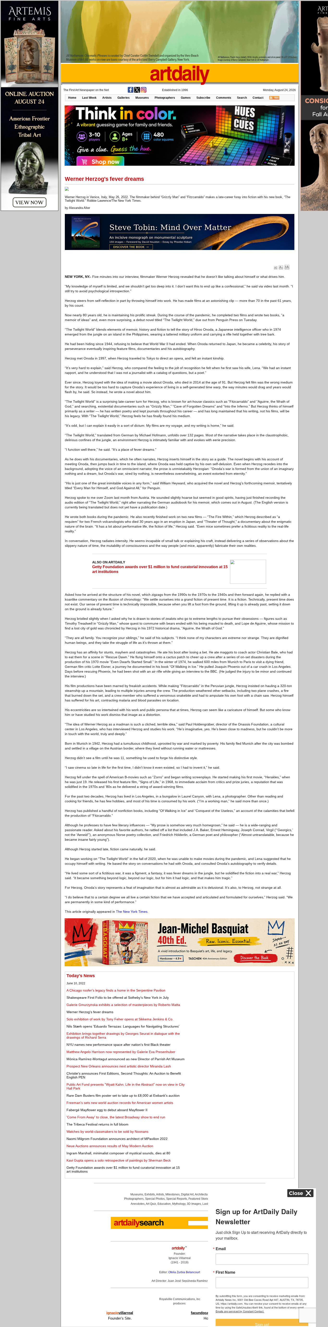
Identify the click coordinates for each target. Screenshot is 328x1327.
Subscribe (203, 97)
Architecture (202, 1194)
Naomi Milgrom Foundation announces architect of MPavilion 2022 (117, 1139)
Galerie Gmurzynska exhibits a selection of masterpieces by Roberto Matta (123, 1005)
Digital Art (187, 1194)
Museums (142, 97)
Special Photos (155, 1198)
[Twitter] (137, 91)
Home (72, 97)
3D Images (194, 1203)
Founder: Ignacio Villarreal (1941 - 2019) (180, 1258)
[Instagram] (143, 91)
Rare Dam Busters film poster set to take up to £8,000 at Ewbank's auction (123, 1095)
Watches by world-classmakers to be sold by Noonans (107, 1131)
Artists (107, 97)
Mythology (178, 1203)
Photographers (165, 97)
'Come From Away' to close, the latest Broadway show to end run (116, 1117)
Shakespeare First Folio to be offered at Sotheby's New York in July (118, 997)
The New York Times (131, 911)
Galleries (123, 97)
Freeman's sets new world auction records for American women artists (120, 1103)
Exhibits (150, 1194)
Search (242, 97)
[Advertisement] (239, 1007)
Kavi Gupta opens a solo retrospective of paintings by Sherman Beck (119, 1160)
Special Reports (176, 1198)
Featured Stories (199, 1198)
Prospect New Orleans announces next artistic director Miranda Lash (119, 1066)
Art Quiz (151, 1203)
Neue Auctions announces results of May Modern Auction (110, 1146)
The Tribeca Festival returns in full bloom (97, 1124)
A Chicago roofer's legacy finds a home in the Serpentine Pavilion (116, 990)
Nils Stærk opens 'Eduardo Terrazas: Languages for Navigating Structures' (123, 1026)
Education (164, 1203)
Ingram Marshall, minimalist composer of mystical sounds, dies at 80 (118, 1153)
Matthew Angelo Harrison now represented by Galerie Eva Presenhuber (121, 1052)
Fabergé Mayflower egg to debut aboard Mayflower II (107, 1110)
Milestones (172, 1194)
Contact (258, 97)
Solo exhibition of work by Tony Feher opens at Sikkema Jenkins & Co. (120, 1019)
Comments (223, 97)
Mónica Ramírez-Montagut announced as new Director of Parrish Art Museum (126, 1059)
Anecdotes (138, 1203)
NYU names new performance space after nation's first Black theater (118, 1045)
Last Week (89, 97)
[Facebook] (131, 91)
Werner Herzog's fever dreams (90, 1012)
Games (186, 97)
